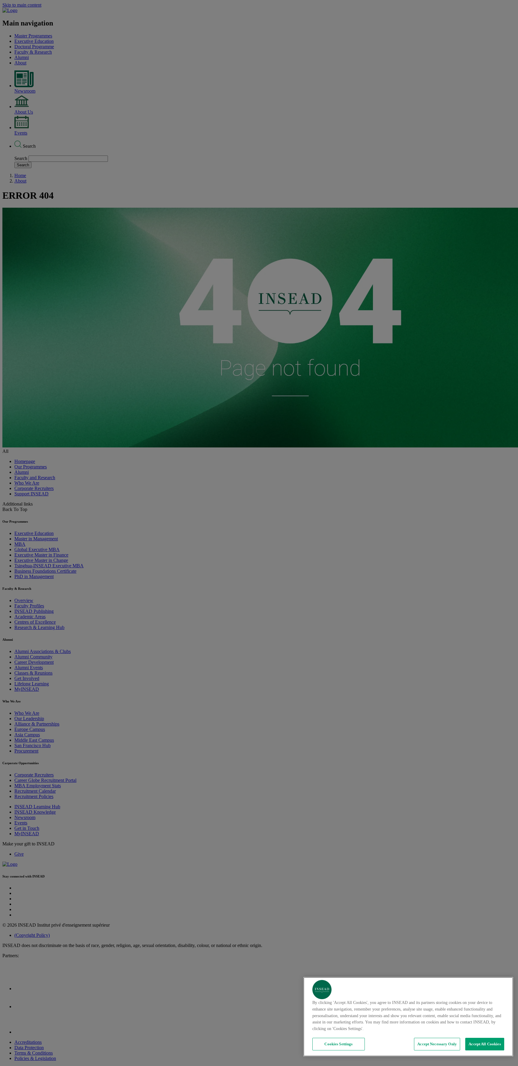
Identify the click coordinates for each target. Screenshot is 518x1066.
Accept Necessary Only (437, 1044)
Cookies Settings (338, 1044)
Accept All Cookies (485, 1044)
